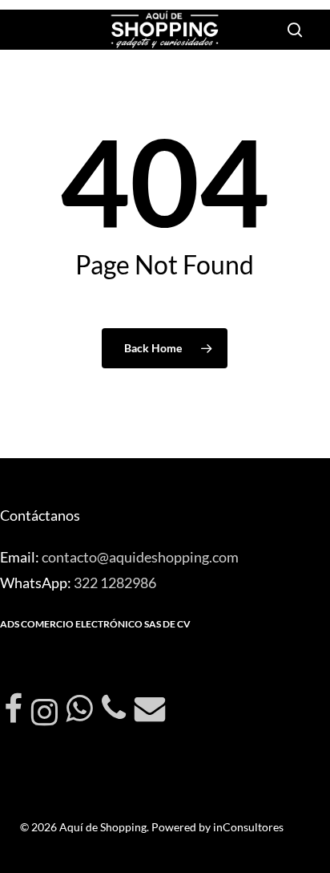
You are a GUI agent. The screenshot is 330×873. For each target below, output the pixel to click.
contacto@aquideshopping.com (140, 557)
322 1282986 (115, 582)
